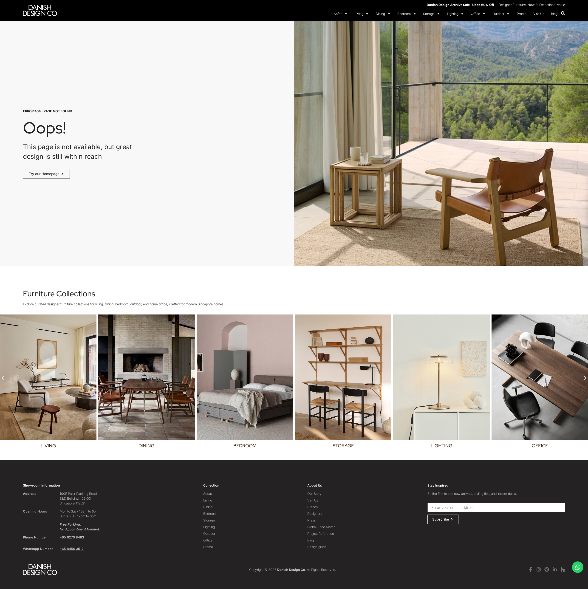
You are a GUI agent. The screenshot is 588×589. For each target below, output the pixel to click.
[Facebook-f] (530, 569)
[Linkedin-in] (554, 569)
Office (475, 14)
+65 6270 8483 (72, 537)
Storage (429, 14)
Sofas (338, 14)
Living (359, 14)
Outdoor (498, 14)
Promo (521, 14)
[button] (3, 378)
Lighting (452, 14)
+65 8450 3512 (72, 549)
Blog (554, 14)
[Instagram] (538, 569)
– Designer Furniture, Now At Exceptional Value (496, 5)
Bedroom (404, 14)
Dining (380, 14)
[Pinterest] (546, 569)
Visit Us (538, 14)
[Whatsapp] (577, 567)
